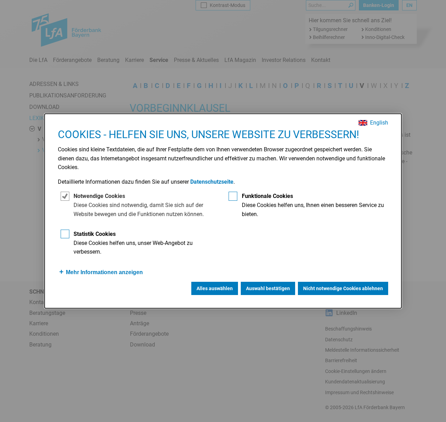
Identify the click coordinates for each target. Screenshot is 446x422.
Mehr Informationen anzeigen (104, 272)
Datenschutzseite (211, 181)
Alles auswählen (215, 288)
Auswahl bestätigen (268, 288)
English (379, 123)
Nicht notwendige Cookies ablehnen (343, 288)
